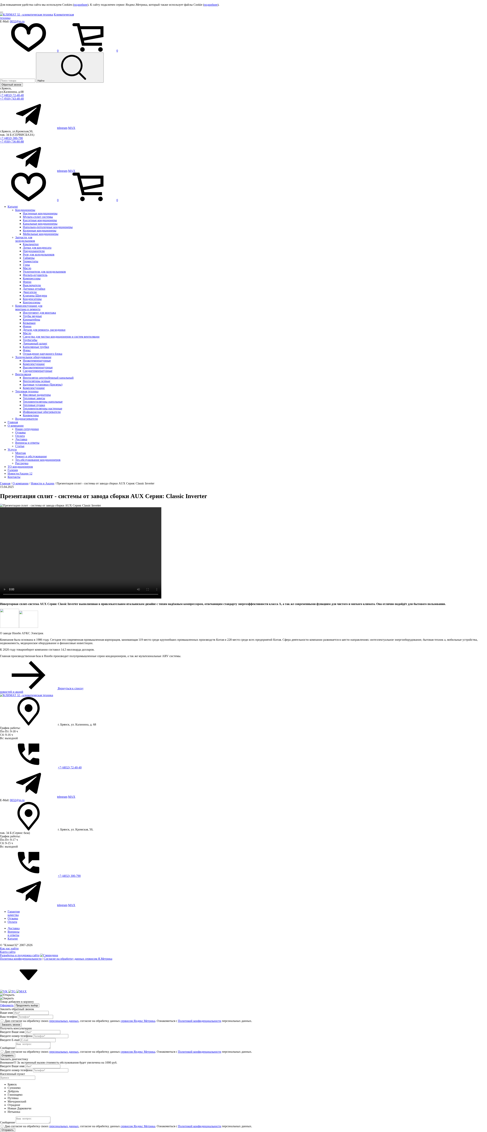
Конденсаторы (32, 299)
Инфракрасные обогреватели (42, 412)
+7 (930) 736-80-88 (12, 141)
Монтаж (20, 453)
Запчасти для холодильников (25, 239)
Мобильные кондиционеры (40, 234)
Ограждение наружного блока (42, 353)
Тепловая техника (26, 391)
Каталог (13, 206)
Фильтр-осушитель (35, 275)
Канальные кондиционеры (40, 223)
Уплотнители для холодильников (44, 271)
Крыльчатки (31, 244)
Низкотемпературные (37, 360)
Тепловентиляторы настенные (42, 408)
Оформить (7, 1005)
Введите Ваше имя (12, 1032)
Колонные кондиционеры (39, 230)
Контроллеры (31, 302)
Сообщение (7, 1047)
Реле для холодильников (38, 254)
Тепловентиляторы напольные (43, 401)
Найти (41, 80)
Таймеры (29, 258)
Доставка (21, 439)
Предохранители (34, 251)
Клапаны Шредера (35, 295)
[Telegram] (12, 991)
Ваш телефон (8, 1016)
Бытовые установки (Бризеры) (42, 384)
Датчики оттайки (34, 288)
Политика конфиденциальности (21, 958)
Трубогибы (30, 340)
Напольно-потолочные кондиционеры (48, 227)
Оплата (20, 435)
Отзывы (20, 432)
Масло (27, 268)
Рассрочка (21, 463)
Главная (13, 422)
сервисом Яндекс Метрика (138, 1020)
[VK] (4, 991)
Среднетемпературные (37, 370)
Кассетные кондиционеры (40, 220)
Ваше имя (6, 1012)
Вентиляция (23, 374)
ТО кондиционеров (20, 466)
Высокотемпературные (38, 367)
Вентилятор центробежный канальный (48, 377)
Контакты (14, 477)
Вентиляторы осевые (36, 381)
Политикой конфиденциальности (199, 1020)
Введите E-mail (10, 1040)
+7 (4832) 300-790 (11, 138)
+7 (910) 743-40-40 (12, 98)
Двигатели (30, 292)
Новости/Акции (20, 473)
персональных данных (64, 1020)
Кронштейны (31, 319)
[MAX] (21, 991)
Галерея (13, 470)
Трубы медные (32, 316)
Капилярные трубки (36, 346)
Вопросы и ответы (27, 442)
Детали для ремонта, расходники (44, 329)
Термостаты (30, 261)
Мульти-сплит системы (38, 216)
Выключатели (32, 285)
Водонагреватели (26, 418)
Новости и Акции (42, 483)
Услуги (12, 449)
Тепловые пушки (34, 405)
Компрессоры (32, 278)
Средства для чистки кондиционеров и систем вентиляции (61, 336)
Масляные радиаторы (37, 394)
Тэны (26, 264)
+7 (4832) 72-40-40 (12, 95)
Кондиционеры (25, 210)
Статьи (19, 446)
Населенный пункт (12, 1074)
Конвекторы (31, 415)
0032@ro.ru (17, 21)
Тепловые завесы (34, 398)
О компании (16, 425)
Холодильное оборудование (33, 357)
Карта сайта (7, 951)
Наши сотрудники (27, 429)
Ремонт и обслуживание (31, 456)
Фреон (27, 281)
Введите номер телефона (16, 1036)
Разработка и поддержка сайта (19, 955)
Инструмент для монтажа (39, 312)
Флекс (27, 350)
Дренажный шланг (35, 343)
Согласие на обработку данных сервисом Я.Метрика (78, 958)
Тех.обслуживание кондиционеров (37, 459)
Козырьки (29, 323)
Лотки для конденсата (37, 247)
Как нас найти (9, 948)
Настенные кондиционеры (40, 213)
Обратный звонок (11, 84)
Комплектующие (34, 364)
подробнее (81, 4)
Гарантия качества (14, 913)
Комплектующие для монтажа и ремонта (28, 307)
